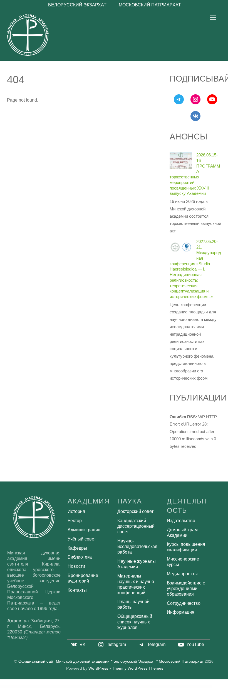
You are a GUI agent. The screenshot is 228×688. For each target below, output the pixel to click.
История (76, 511)
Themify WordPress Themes (137, 668)
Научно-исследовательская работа (137, 546)
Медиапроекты (182, 573)
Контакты (77, 590)
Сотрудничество (183, 603)
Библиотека (80, 557)
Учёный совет (82, 539)
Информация (180, 612)
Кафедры (77, 548)
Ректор (75, 520)
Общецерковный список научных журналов (134, 622)
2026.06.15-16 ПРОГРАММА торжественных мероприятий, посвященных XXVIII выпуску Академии (195, 174)
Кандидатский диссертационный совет (136, 526)
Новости (76, 566)
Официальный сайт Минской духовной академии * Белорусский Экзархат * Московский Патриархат (111, 661)
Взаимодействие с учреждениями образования (186, 588)
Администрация (84, 529)
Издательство (181, 520)
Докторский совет (135, 511)
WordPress (98, 668)
